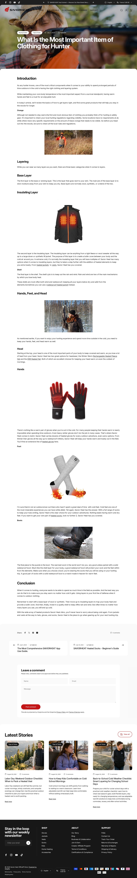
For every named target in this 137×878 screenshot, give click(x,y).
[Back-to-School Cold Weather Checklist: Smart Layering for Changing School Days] (112, 755)
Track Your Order (108, 839)
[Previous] (44, 2)
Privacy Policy (61, 712)
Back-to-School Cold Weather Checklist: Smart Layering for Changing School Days (112, 781)
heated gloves (48, 442)
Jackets (44, 836)
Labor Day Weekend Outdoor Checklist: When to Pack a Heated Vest (24, 780)
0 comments (116, 633)
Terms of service (26, 872)
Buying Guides (23, 32)
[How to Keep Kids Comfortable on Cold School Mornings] (68, 755)
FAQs (103, 833)
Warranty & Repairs (108, 846)
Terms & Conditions (79, 849)
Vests (44, 839)
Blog (73, 836)
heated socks (56, 516)
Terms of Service (74, 712)
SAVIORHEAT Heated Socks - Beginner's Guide (96, 648)
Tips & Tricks (36, 32)
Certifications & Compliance (82, 852)
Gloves (44, 833)
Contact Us (105, 836)
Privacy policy (17, 872)
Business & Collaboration (81, 839)
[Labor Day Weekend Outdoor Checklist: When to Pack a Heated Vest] (24, 755)
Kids (43, 846)
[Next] (93, 2)
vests (54, 265)
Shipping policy (9, 874)
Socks (44, 843)
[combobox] (110, 2)
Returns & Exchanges (109, 843)
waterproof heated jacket (57, 285)
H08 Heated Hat (34, 359)
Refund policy (8, 872)
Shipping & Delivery (108, 849)
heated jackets (43, 265)
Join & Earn (76, 843)
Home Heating (47, 849)
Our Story (75, 833)
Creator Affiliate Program (81, 846)
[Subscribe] (28, 843)
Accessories (46, 852)
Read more (8, 801)
